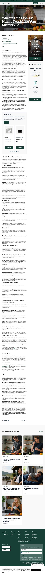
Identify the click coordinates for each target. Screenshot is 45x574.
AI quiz (14, 348)
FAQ (3, 46)
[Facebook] (2, 534)
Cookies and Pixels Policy (21, 570)
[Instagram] (4, 534)
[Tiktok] (5, 534)
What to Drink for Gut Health (7, 41)
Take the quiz (35, 58)
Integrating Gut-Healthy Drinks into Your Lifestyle (10, 43)
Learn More (35, 99)
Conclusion (4, 44)
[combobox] (22, 553)
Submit (22, 555)
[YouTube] (7, 534)
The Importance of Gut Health (7, 39)
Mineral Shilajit (19, 136)
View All (6, 122)
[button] (10, 151)
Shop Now (8, 147)
